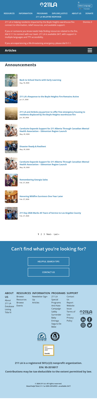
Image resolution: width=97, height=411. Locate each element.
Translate (87, 9)
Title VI (8, 312)
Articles (35, 302)
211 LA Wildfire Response (48, 16)
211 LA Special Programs (56, 299)
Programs (42, 13)
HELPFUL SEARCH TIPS (48, 261)
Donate (89, 13)
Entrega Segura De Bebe (56, 323)
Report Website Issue (70, 305)
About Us (76, 13)
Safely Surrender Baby (56, 314)
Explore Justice (59, 13)
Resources (9, 13)
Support (72, 293)
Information (25, 13)
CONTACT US (48, 272)
